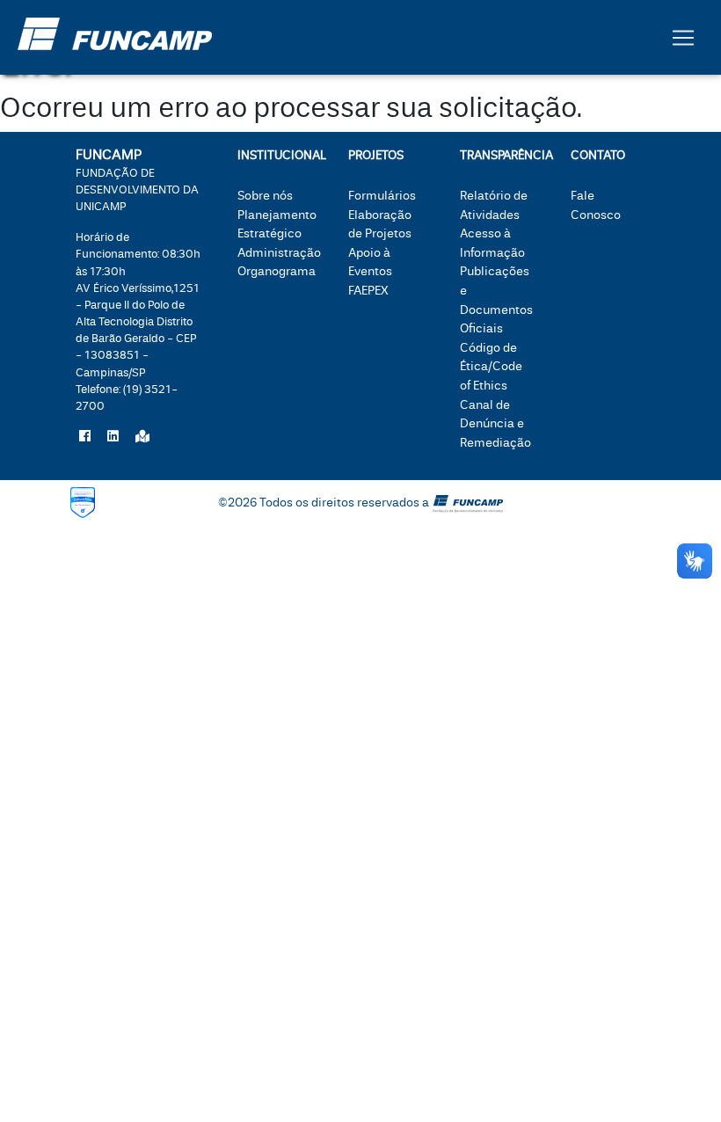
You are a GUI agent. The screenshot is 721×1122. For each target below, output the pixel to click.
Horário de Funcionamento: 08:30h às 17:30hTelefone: (138, 321)
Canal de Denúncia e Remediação (495, 423)
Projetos (376, 155)
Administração (279, 252)
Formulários (382, 195)
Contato (598, 155)
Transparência (497, 155)
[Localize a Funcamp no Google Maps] (142, 437)
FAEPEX (368, 290)
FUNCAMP (137, 179)
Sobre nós (265, 195)
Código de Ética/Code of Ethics (491, 366)
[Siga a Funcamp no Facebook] (85, 437)
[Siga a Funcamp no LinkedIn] (113, 437)
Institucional (274, 155)
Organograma (276, 271)
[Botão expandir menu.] (683, 38)
